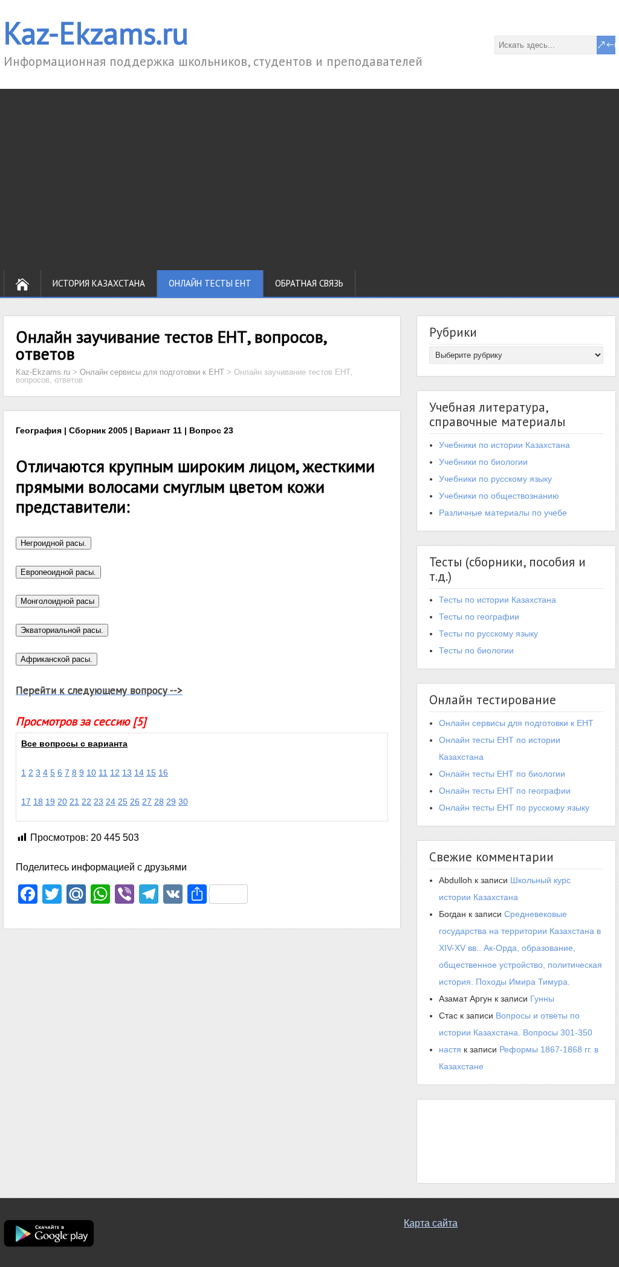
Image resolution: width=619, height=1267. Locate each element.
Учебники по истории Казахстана (504, 445)
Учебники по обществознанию (499, 496)
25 (123, 801)
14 (139, 772)
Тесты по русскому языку (488, 633)
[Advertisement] (309, 179)
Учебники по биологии (483, 462)
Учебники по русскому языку (495, 479)
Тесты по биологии (476, 650)
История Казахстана (99, 283)
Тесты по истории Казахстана (497, 599)
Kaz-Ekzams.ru (96, 33)
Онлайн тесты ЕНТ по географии (505, 791)
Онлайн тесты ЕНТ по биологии (502, 774)
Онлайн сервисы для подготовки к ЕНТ (516, 723)
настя (450, 1049)
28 (159, 801)
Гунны (542, 998)
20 (62, 801)
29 (171, 801)
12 (115, 772)
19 (50, 801)
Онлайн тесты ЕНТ (210, 283)
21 (74, 801)
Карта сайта (431, 1223)
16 (163, 772)
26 (135, 801)
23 (98, 801)
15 (151, 772)
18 (38, 801)
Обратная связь (309, 283)
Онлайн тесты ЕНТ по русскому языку (514, 807)
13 (127, 772)
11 (103, 772)
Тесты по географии (479, 616)
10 (91, 772)
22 (86, 801)
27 (147, 801)
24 (110, 801)
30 (183, 801)
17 (26, 801)
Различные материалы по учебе (503, 512)
